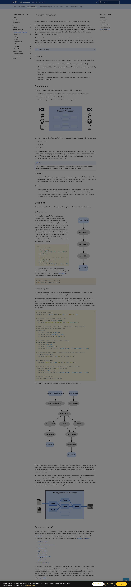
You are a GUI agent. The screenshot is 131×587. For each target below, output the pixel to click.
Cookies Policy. (30, 585)
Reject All (110, 584)
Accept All (121, 584)
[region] (65, 584)
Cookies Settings (98, 584)
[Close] (128, 584)
